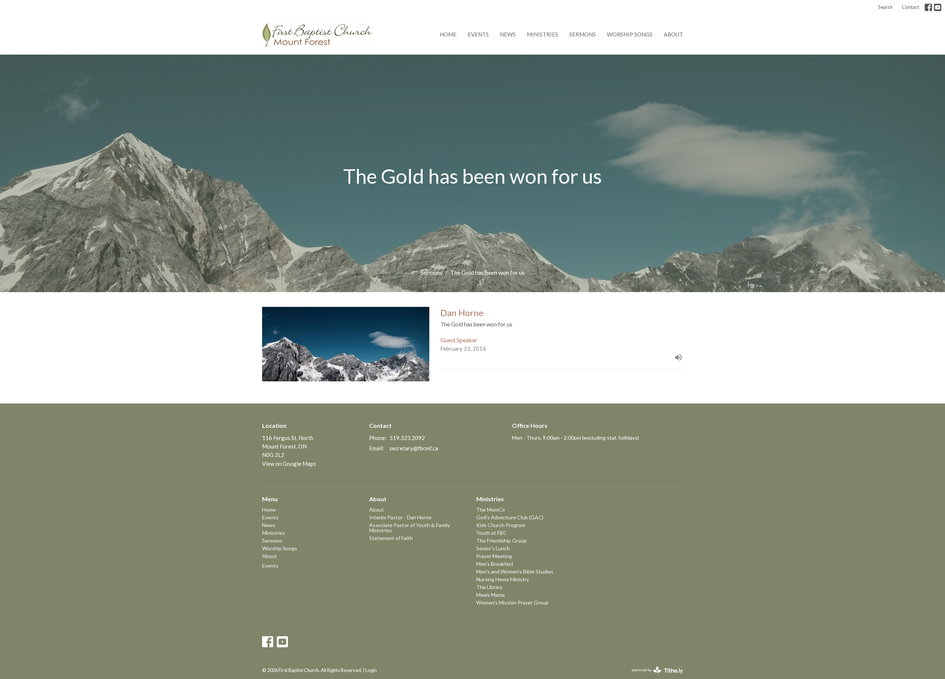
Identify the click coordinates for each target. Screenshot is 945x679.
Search (885, 7)
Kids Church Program (500, 525)
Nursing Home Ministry (502, 579)
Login (371, 670)
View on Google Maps (289, 463)
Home (448, 34)
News (508, 34)
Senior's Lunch (493, 548)
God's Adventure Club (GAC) (509, 517)
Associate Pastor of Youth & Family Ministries (409, 527)
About (673, 34)
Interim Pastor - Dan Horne (400, 517)
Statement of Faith (391, 538)
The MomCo (490, 509)
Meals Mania (490, 595)
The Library (489, 587)
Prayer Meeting (494, 556)
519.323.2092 (407, 437)
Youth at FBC (491, 533)
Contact (910, 7)
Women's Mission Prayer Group (512, 602)
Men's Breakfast (494, 564)
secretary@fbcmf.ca (413, 448)
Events (478, 34)
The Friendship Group (501, 540)
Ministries (542, 34)
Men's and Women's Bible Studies (514, 571)
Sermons (582, 34)
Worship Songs (630, 34)
